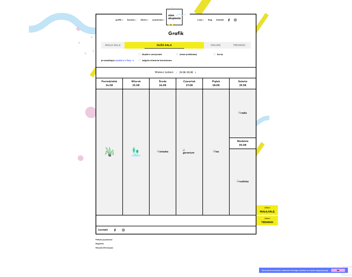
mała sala (112, 45)
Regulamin (100, 244)
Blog (210, 20)
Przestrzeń (157, 20)
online (216, 45)
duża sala (164, 45)
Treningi (239, 45)
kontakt (103, 230)
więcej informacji (322, 270)
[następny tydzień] (195, 72)
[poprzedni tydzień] (176, 72)
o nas (199, 20)
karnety (131, 20)
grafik (118, 20)
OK (338, 270)
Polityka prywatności (104, 240)
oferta (144, 20)
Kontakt (220, 20)
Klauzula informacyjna (104, 248)
